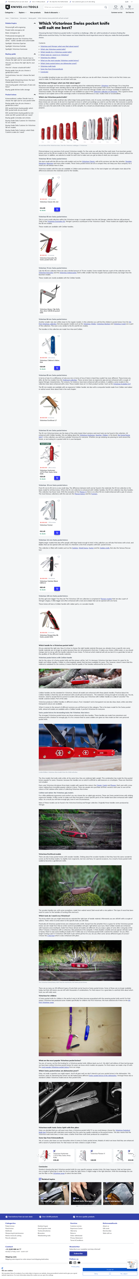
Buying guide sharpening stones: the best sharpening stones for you (20, 81)
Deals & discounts (51, 13)
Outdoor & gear (43, 1226)
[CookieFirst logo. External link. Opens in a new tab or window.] (2, 1268)
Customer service (76, 1226)
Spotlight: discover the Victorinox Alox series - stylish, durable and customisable (19, 40)
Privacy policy (75, 1266)
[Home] (21, 6)
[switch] (132, 1266)
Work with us (107, 1233)
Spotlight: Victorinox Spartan (15, 43)
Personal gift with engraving (15, 27)
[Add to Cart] (57, 209)
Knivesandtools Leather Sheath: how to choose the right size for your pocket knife (20, 59)
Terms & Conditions (76, 1240)
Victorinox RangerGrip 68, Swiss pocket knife (49, 636)
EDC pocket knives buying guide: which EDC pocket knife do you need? (19, 109)
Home (7, 18)
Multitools (8, 1231)
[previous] (42, 1154)
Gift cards (106, 1228)
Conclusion (44, 72)
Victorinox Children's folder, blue (50, 361)
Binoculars (41, 1233)
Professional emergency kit (15, 36)
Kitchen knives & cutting (13, 1235)
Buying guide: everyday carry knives (18, 118)
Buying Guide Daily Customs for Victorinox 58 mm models (20, 126)
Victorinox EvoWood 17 (48, 420)
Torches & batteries (44, 1231)
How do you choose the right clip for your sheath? (20, 64)
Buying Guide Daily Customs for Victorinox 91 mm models (20, 122)
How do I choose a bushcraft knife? (17, 68)
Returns (73, 1233)
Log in (122, 9)
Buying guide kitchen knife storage (17, 90)
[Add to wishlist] (58, 177)
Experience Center (76, 1228)
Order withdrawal (76, 1235)
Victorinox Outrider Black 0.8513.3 (49, 582)
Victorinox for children (48, 58)
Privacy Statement (76, 1238)
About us (106, 1226)
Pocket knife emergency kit (15, 30)
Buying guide (32, 18)
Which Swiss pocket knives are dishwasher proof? (59, 63)
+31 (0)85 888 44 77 (13, 1249)
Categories (9, 13)
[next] (130, 1154)
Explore (22, 13)
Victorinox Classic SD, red (49, 202)
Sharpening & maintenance (14, 1233)
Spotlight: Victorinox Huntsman (16, 49)
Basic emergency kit (12, 33)
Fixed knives (9, 1228)
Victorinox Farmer (46, 525)
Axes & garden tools (44, 1228)
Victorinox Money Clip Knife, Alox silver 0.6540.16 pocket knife (50, 311)
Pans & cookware (11, 1238)
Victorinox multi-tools (48, 66)
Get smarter (23, 18)
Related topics (11, 23)
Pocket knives (14, 18)
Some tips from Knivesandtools (52, 69)
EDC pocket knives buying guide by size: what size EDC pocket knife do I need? (19, 114)
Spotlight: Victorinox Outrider (15, 46)
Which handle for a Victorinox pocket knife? (56, 52)
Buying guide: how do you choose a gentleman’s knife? (17, 71)
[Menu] (135, 1261)
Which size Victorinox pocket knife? (53, 49)
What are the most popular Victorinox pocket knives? (60, 61)
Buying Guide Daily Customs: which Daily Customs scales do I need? (19, 131)
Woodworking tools (44, 1235)
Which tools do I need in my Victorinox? (55, 55)
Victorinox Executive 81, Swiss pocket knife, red (48, 259)
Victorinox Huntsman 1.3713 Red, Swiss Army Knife (48, 472)
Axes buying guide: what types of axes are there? (20, 86)
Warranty (73, 1231)
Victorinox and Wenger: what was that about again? (60, 46)
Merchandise (107, 1231)
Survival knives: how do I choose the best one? (20, 76)
